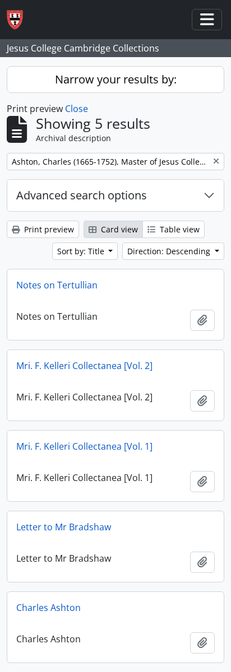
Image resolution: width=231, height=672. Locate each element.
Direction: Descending (169, 251)
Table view (179, 229)
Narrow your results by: (116, 79)
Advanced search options (81, 195)
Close (76, 108)
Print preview (48, 229)
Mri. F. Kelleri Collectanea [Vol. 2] (84, 366)
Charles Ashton (48, 607)
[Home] (19, 20)
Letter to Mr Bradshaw (63, 527)
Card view (118, 229)
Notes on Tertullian (57, 285)
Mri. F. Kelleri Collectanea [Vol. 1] (84, 446)
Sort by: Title (82, 251)
